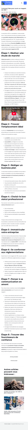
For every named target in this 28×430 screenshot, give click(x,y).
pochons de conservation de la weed (13, 88)
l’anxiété (18, 43)
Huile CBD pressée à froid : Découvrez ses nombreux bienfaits (12, 413)
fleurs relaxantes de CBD (13, 84)
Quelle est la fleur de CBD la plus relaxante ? (13, 392)
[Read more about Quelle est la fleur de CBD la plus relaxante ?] (14, 383)
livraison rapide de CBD (10, 161)
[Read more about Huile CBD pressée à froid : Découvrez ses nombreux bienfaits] (14, 402)
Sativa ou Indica (22, 84)
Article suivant (14, 360)
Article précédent (14, 356)
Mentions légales (7, 423)
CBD (10, 12)
